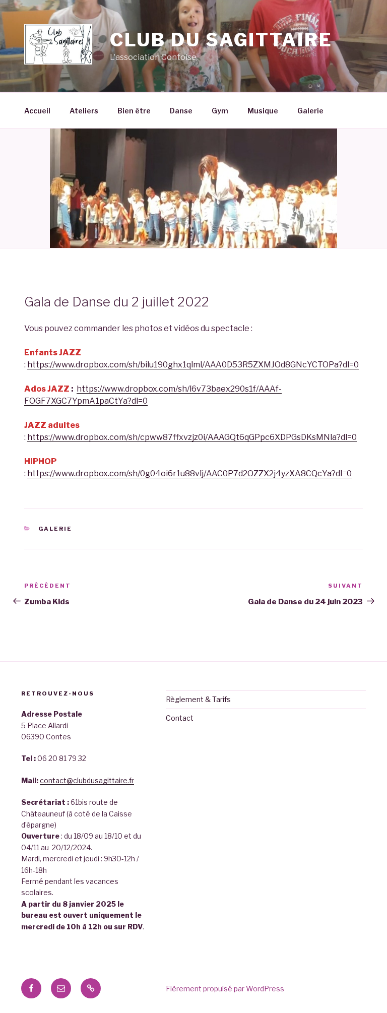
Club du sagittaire (221, 40)
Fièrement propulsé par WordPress (225, 988)
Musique (262, 110)
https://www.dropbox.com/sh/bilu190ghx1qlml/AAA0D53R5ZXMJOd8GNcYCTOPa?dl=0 (193, 364)
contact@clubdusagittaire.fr (87, 780)
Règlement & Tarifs (198, 699)
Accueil (37, 110)
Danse (181, 110)
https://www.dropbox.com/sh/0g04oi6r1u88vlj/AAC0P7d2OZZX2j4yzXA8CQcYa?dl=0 (189, 473)
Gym (220, 110)
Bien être (134, 110)
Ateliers (84, 110)
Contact (180, 718)
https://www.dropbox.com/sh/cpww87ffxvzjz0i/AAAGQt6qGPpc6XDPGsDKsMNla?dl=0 (192, 437)
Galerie (310, 110)
